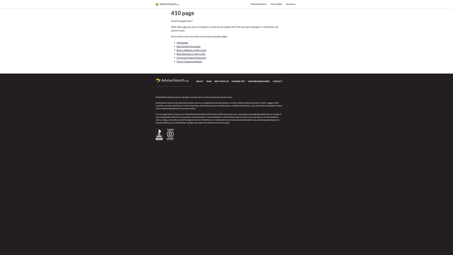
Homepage (182, 42)
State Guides (276, 4)
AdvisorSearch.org (167, 4)
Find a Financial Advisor (189, 61)
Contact (277, 81)
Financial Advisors (259, 4)
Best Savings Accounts (188, 46)
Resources (290, 4)
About (199, 81)
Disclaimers (214, 97)
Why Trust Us (221, 81)
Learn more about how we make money (213, 122)
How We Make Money (259, 81)
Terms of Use (203, 97)
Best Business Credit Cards (191, 53)
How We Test (238, 81)
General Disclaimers (170, 108)
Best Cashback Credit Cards (191, 50)
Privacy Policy (226, 97)
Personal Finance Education (191, 57)
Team (209, 81)
